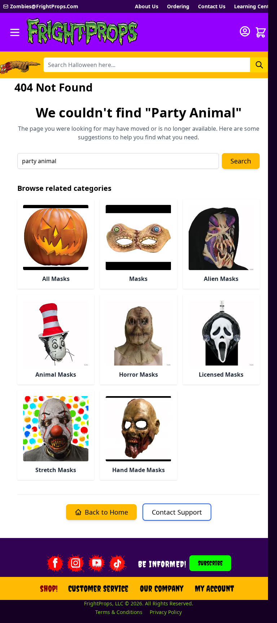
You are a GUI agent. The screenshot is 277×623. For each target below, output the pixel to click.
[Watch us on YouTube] (97, 563)
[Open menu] (15, 32)
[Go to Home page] (82, 32)
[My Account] (244, 31)
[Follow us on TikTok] (118, 563)
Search (240, 161)
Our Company (161, 588)
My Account (214, 588)
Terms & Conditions (118, 612)
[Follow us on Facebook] (55, 563)
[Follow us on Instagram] (76, 563)
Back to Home (106, 512)
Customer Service (98, 588)
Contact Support (177, 512)
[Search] (259, 64)
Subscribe (210, 563)
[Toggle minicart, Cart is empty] (260, 32)
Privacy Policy (166, 612)
